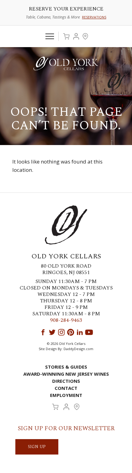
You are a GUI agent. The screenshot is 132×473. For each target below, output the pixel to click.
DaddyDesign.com (78, 348)
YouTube (89, 332)
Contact (66, 388)
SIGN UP (37, 446)
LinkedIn (80, 332)
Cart (66, 36)
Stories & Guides (66, 367)
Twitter (52, 332)
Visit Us (85, 36)
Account (76, 36)
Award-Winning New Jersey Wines (66, 374)
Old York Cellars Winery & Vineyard (66, 63)
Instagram (61, 332)
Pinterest (71, 332)
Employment (66, 395)
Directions (66, 381)
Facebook (43, 332)
